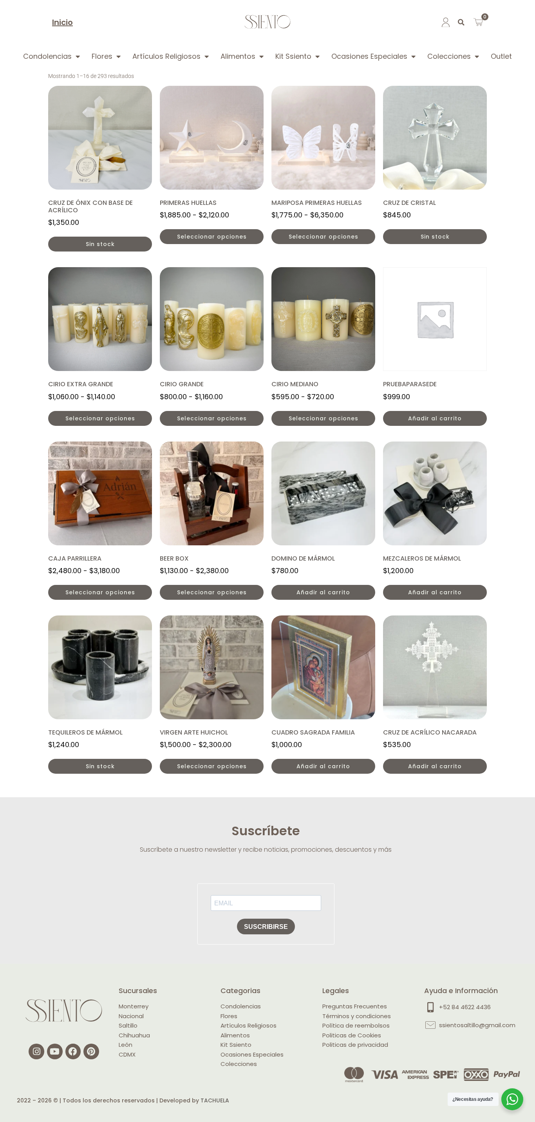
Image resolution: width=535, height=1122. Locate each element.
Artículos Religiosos (166, 56)
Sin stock (100, 244)
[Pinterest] (91, 1051)
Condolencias (47, 56)
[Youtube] (55, 1051)
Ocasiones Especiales (369, 56)
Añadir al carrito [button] (435, 418)
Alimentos (238, 56)
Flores (102, 56)
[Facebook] (73, 1051)
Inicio (62, 22)
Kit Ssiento (293, 56)
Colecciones (449, 56)
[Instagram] (36, 1051)
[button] (461, 22)
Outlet (501, 56)
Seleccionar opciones (212, 237)
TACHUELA (215, 1100)
